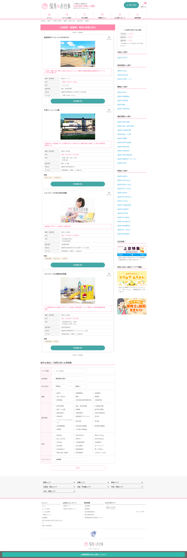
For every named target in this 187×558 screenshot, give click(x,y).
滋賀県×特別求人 (122, 176)
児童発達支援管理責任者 (83, 400)
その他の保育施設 (81, 429)
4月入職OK (79, 446)
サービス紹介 (46, 509)
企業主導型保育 (100, 413)
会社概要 (87, 506)
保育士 (59, 393)
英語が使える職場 (62, 452)
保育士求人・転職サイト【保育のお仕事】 (51, 20)
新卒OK (78, 439)
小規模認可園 (99, 406)
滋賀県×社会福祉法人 (124, 221)
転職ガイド (66, 506)
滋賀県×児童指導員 (123, 109)
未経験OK (98, 442)
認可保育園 (60, 406)
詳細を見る (78, 101)
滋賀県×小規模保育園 (124, 205)
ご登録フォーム (46, 514)
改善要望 (44, 517)
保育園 (59, 429)
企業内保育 (79, 413)
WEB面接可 (79, 452)
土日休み (59, 442)
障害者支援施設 (100, 426)
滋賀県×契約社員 (122, 75)
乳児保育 (59, 446)
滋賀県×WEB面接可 (123, 234)
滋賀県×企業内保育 (123, 151)
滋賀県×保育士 (122, 92)
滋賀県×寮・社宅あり (124, 230)
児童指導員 (98, 400)
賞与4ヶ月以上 (99, 435)
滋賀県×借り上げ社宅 (124, 188)
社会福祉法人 (61, 449)
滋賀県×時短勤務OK (123, 225)
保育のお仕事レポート (69, 509)
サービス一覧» (140, 511)
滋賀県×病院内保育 (123, 146)
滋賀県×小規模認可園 (124, 130)
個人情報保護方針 (90, 512)
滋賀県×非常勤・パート (124, 79)
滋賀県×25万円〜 (122, 57)
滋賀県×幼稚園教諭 (123, 96)
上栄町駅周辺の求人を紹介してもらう (93, 554)
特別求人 (59, 435)
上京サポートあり (100, 452)
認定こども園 (61, 409)
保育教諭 (98, 393)
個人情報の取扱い (90, 514)
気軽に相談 (132, 5)
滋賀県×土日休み (122, 201)
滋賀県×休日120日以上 (124, 197)
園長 (77, 396)
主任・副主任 (61, 396)
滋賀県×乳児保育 (122, 213)
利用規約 (87, 509)
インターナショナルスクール (64, 421)
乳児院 (97, 421)
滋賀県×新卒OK (122, 193)
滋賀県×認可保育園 (123, 122)
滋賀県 (65, 20)
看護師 (97, 396)
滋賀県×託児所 (122, 163)
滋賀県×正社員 (122, 71)
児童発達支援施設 (81, 426)
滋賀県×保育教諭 (122, 100)
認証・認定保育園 (81, 406)
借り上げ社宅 (61, 439)
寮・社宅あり (99, 449)
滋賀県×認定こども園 (124, 134)
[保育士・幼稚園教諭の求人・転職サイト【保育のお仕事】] (56, 6)
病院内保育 (60, 413)
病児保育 (78, 421)
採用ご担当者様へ (47, 525)
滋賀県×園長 (121, 104)
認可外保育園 (99, 409)
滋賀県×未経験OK (123, 209)
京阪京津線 (80, 20)
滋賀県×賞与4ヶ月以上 (124, 184)
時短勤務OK (79, 449)
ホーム (44, 506)
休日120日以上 (99, 439)
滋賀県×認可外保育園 (124, 142)
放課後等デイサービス (83, 416)
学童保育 (59, 416)
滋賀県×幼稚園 (122, 138)
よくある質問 (46, 512)
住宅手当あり (80, 435)
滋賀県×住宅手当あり (124, 180)
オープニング (99, 446)
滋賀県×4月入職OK (123, 217)
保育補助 (59, 400)
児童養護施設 (61, 426)
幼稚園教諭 (79, 393)
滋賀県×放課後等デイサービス (126, 159)
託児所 (97, 416)
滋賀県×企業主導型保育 (124, 155)
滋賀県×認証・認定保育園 (125, 126)
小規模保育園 (80, 442)
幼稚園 (78, 409)
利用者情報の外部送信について (94, 517)
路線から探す (72, 20)
